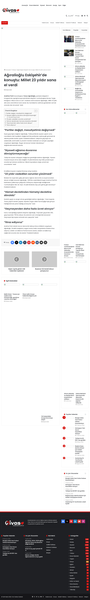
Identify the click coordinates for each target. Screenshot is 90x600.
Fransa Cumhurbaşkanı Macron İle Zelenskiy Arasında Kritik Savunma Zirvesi (80, 41)
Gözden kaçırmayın (14, 117)
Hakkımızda (45, 23)
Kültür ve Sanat (74, 581)
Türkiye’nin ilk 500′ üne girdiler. (80, 439)
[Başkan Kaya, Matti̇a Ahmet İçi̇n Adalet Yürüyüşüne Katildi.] (69, 448)
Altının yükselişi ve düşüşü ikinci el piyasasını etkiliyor (80, 69)
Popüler (75, 30)
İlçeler (71, 575)
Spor (59, 5)
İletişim (86, 23)
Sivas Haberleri (34, 5)
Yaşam (72, 559)
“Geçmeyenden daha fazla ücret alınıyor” (19, 123)
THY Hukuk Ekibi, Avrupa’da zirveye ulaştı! (47, 418)
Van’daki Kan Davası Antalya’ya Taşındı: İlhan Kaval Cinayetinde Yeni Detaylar (80, 56)
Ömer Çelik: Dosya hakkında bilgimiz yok (29, 295)
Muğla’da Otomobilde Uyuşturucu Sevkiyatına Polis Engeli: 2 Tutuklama (80, 93)
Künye (52, 23)
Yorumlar (84, 30)
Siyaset (42, 5)
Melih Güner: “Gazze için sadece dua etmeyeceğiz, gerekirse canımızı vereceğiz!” (12, 296)
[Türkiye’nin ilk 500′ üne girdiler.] (69, 440)
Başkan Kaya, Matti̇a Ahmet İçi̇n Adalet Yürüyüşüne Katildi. (79, 449)
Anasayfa (25, 5)
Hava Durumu (74, 584)
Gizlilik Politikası (60, 23)
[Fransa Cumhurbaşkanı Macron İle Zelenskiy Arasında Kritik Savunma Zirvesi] (69, 39)
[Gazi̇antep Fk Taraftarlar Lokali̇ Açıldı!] (69, 460)
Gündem (72, 567)
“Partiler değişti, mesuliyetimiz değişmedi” (19, 113)
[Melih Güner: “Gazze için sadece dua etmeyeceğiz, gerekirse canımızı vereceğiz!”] (12, 288)
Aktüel (72, 570)
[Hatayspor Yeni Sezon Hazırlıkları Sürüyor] (69, 430)
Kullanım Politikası (71, 23)
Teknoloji (72, 589)
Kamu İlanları (73, 573)
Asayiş (55, 5)
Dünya (72, 562)
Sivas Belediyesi (74, 587)
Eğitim (71, 564)
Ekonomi (49, 5)
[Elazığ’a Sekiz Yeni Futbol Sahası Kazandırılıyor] (69, 420)
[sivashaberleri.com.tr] (11, 10)
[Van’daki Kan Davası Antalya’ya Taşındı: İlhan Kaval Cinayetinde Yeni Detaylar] (69, 53)
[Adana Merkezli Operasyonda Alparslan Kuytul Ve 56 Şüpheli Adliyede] (69, 79)
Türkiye (14, 70)
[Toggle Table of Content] (35, 110)
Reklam (80, 23)
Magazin (72, 578)
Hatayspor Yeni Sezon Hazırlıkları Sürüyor (80, 430)
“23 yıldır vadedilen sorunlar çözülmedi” (18, 119)
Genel (71, 539)
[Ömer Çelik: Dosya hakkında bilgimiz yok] (30, 288)
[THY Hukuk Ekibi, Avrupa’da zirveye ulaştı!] (49, 349)
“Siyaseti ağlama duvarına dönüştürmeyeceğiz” (21, 115)
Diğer (64, 5)
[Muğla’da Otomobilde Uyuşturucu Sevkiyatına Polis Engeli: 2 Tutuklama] (69, 91)
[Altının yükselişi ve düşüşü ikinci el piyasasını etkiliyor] (69, 68)
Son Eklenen (66, 30)
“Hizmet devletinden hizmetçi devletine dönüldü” (21, 121)
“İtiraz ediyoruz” (11, 125)
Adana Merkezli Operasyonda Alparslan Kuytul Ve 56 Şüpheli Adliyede (80, 80)
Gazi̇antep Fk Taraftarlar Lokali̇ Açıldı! (79, 460)
